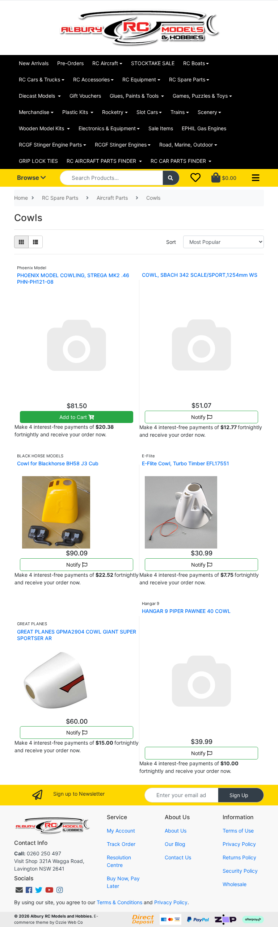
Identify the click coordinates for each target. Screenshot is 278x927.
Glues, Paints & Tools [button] (135, 96)
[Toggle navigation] (255, 178)
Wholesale (235, 884)
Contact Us (178, 857)
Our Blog (175, 844)
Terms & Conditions (119, 902)
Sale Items (160, 128)
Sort (171, 242)
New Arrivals (34, 63)
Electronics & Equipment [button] (107, 128)
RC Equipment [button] (139, 79)
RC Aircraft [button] (105, 63)
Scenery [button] (207, 112)
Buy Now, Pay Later (123, 882)
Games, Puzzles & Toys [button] (200, 96)
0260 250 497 (37, 853)
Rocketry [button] (112, 112)
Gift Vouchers (85, 96)
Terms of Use (238, 830)
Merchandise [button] (34, 112)
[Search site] (171, 177)
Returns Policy (239, 857)
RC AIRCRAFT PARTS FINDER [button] (102, 161)
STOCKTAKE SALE (152, 63)
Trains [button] (177, 112)
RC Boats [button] (194, 63)
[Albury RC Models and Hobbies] (139, 27)
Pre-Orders (70, 63)
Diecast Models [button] (37, 96)
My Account (121, 830)
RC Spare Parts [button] (187, 79)
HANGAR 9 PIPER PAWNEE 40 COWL (186, 611)
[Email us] (19, 890)
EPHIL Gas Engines (204, 128)
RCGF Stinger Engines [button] (121, 144)
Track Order (121, 844)
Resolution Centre (119, 861)
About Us (175, 830)
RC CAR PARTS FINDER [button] (179, 161)
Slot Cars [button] (147, 112)
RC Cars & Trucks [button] (39, 79)
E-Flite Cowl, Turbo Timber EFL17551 (185, 463)
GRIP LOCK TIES (38, 161)
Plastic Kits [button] (75, 112)
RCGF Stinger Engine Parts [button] (50, 144)
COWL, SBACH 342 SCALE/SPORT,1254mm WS (199, 275)
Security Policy (240, 871)
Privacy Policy (239, 844)
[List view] (35, 242)
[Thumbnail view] (21, 242)
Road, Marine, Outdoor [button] (186, 144)
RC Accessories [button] (91, 79)
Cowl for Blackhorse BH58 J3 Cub (57, 463)
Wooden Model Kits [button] (42, 128)
